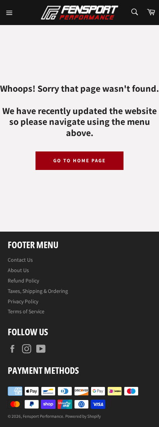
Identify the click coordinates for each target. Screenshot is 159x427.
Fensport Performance (43, 416)
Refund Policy (23, 280)
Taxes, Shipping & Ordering (38, 290)
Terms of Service (26, 311)
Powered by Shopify (83, 416)
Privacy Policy (23, 301)
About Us (18, 270)
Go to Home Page (79, 160)
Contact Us (20, 259)
